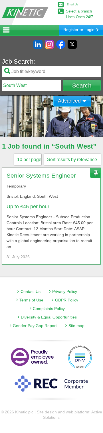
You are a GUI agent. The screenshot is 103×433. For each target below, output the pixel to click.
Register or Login (78, 29)
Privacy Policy (64, 291)
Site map (76, 325)
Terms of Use (31, 300)
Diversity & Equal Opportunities (49, 317)
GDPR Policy (66, 300)
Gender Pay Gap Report (35, 325)
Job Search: (18, 62)
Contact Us (31, 291)
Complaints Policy (49, 308)
